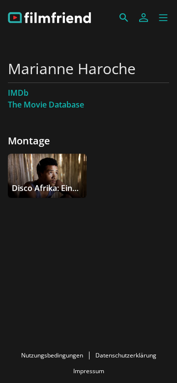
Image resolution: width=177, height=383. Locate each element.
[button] (163, 17)
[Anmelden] (143, 17)
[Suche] (124, 17)
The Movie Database (46, 104)
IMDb (18, 92)
